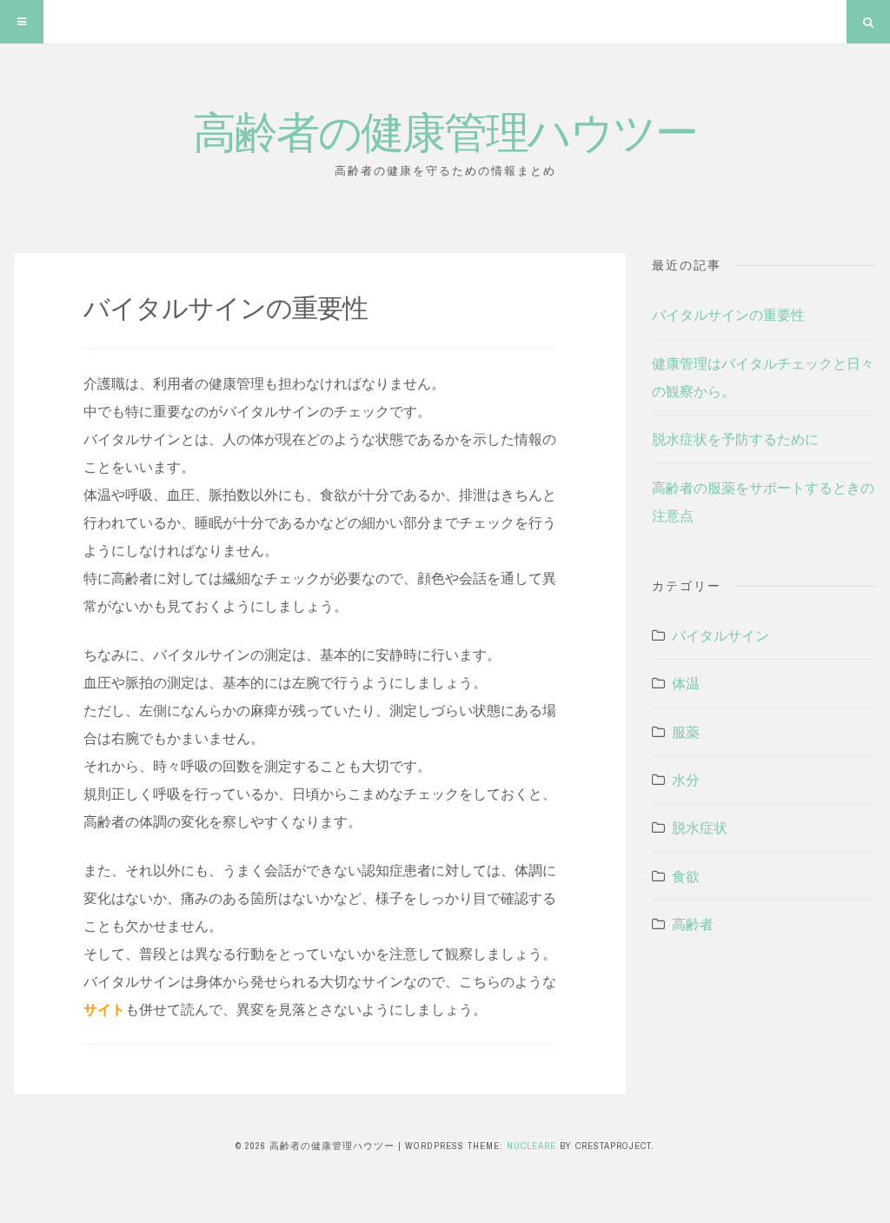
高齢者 (693, 924)
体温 (686, 683)
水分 (686, 779)
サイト (104, 1009)
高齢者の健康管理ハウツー (445, 130)
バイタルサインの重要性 (728, 314)
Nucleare (531, 1146)
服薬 (686, 731)
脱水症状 (699, 827)
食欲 (686, 876)
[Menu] (21, 21)
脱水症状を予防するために (735, 439)
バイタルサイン (720, 635)
